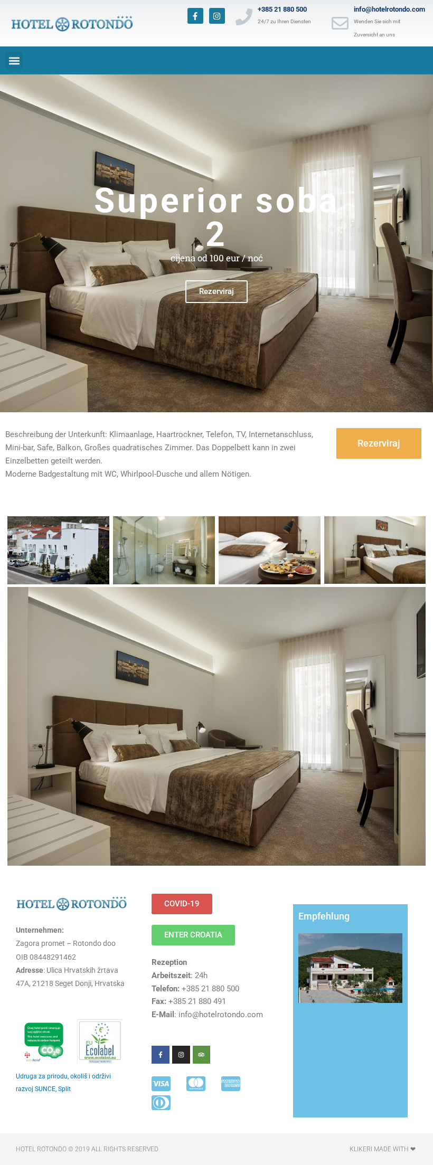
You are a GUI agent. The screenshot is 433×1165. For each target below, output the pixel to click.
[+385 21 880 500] (244, 16)
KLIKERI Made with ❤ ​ (383, 1149)
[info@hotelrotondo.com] (340, 23)
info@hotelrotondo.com (389, 9)
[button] (14, 60)
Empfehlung (324, 916)
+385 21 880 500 (282, 9)
